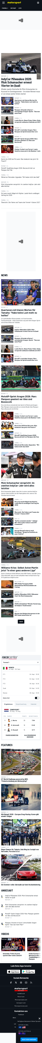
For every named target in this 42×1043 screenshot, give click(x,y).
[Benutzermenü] (38, 3)
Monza (11, 667)
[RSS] (31, 982)
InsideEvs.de (21, 993)
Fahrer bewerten (12, 735)
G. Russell (14, 730)
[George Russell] (8, 729)
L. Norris (14, 720)
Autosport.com (21, 1003)
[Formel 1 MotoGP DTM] (21, 662)
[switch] (36, 698)
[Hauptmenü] (3, 2)
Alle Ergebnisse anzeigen (30, 736)
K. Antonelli (15, 725)
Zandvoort (14, 710)
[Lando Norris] (8, 720)
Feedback (21, 1014)
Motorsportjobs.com (21, 1000)
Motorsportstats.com (21, 1006)
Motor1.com (21, 996)
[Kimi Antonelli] (8, 725)
